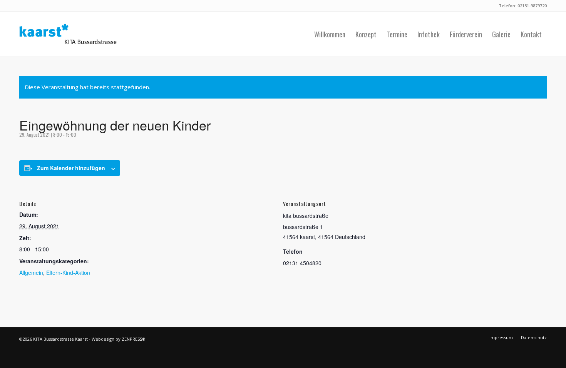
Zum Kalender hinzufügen (71, 168)
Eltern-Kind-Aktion (68, 272)
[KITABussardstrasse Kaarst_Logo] (68, 34)
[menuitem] (329, 34)
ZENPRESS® (134, 339)
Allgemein (31, 272)
